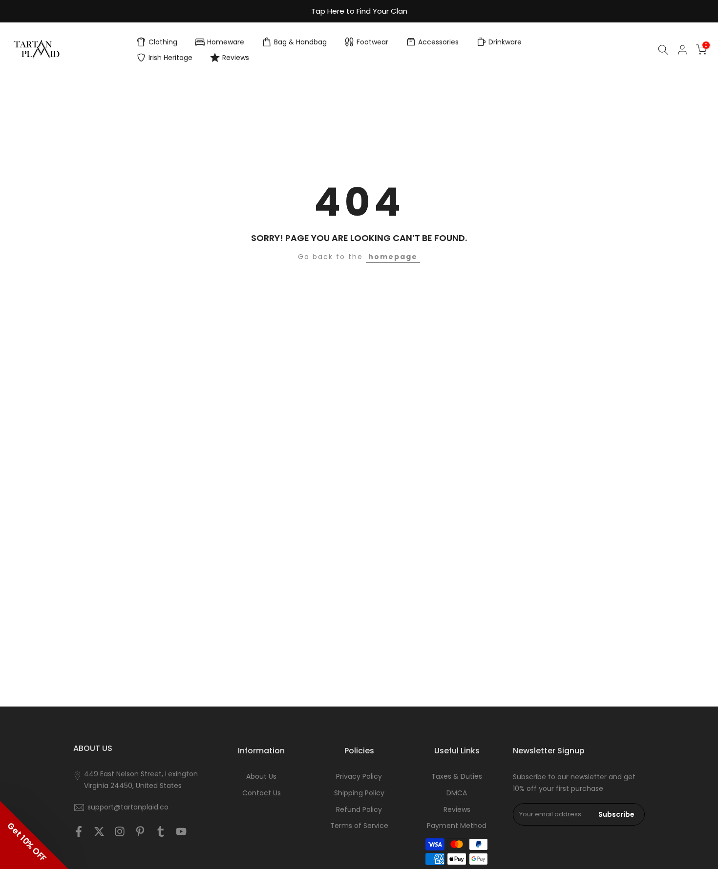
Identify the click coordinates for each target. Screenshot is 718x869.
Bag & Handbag (300, 42)
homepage (393, 257)
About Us (261, 776)
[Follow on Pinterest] (140, 831)
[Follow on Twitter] (99, 831)
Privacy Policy (359, 776)
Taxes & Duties (456, 776)
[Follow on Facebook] (78, 831)
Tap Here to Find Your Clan (359, 11)
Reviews (235, 57)
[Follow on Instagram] (119, 831)
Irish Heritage (170, 57)
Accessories (438, 42)
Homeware (225, 42)
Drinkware (505, 42)
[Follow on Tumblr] (160, 831)
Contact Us (261, 793)
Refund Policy (359, 809)
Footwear (372, 42)
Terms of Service (359, 825)
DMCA (456, 793)
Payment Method (456, 825)
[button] (34, 835)
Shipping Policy (359, 793)
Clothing (162, 42)
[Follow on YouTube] (181, 831)
